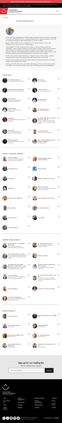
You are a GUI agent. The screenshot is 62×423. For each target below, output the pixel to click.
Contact (54, 407)
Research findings (39, 398)
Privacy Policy (54, 404)
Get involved (21, 402)
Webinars (54, 398)
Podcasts (37, 407)
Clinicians (20, 405)
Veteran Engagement (21, 398)
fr (59, 11)
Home (4, 398)
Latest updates (39, 405)
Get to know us (6, 401)
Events (53, 400)
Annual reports (5, 408)
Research (20, 407)
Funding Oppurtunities (38, 401)
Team (4, 405)
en (57, 11)
